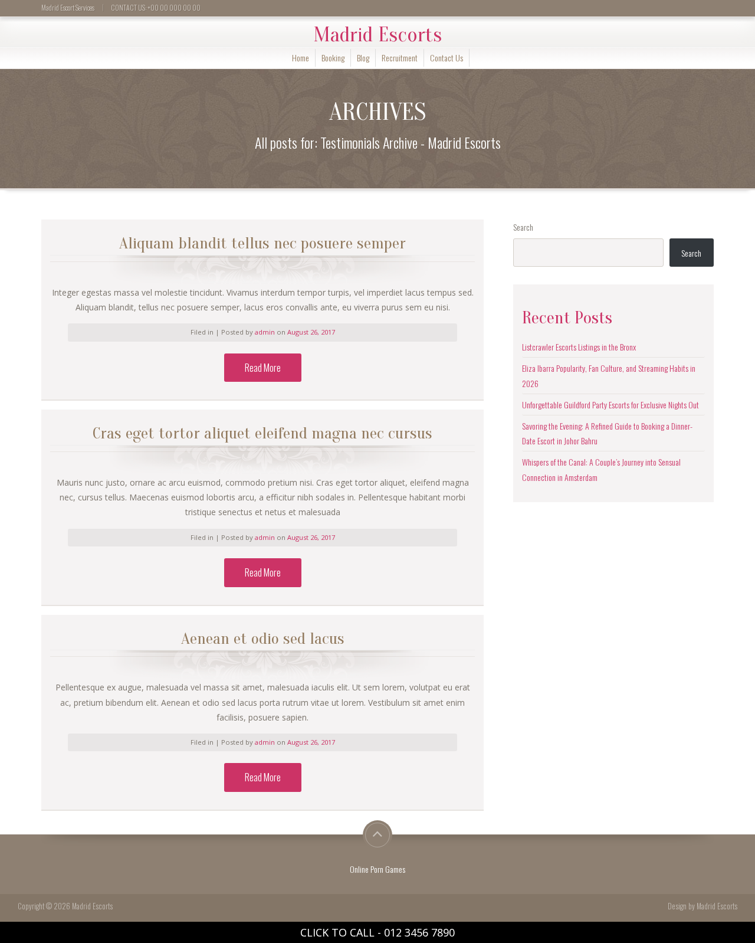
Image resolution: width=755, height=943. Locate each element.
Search (523, 227)
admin (266, 332)
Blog (363, 57)
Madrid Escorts (377, 35)
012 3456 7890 (419, 932)
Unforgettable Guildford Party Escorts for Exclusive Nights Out (610, 404)
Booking (332, 57)
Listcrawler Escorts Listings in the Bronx (579, 346)
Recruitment (400, 57)
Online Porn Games (377, 869)
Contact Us (446, 57)
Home (300, 57)
